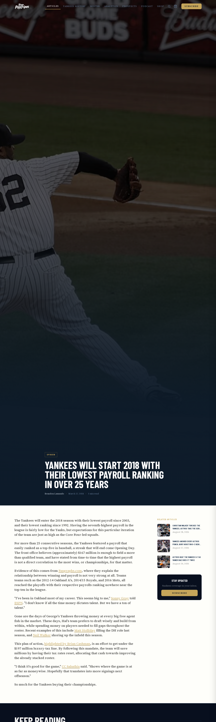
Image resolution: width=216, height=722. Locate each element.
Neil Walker (42, 635)
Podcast (147, 6)
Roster (95, 6)
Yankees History (74, 6)
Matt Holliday (84, 630)
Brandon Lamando (54, 493)
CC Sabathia (71, 666)
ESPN (18, 603)
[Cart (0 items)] (175, 6)
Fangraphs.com (70, 570)
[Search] (169, 6)
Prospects (129, 6)
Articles (53, 6)
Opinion (51, 454)
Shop (160, 6)
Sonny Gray (120, 598)
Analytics (111, 6)
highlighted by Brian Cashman (67, 643)
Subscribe (191, 6)
